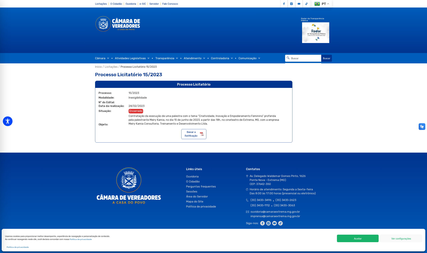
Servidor (154, 3)
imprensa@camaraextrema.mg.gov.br (275, 216)
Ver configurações (401, 238)
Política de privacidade (81, 239)
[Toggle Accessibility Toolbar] (8, 121)
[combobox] (303, 58)
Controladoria (220, 58)
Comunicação (248, 58)
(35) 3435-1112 (260, 205)
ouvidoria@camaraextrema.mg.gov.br (276, 211)
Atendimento (192, 58)
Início (98, 66)
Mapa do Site (194, 201)
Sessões (191, 191)
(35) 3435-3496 (261, 200)
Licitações (101, 3)
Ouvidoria (131, 3)
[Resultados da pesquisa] (303, 63)
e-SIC (143, 3)
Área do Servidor (197, 196)
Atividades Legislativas (130, 58)
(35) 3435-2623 (286, 200)
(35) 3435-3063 (284, 205)
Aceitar (358, 238)
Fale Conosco (170, 3)
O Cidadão (116, 3)
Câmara (100, 58)
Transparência (164, 58)
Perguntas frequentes (201, 186)
